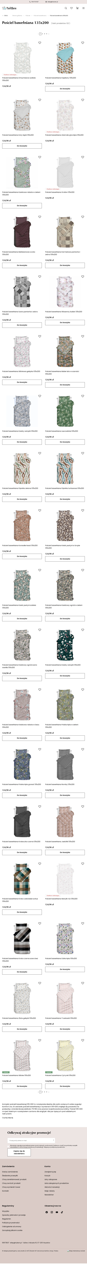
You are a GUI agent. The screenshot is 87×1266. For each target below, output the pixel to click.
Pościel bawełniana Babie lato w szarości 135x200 (62, 373)
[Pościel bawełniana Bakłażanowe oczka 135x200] (22, 232)
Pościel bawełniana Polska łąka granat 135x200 (21, 784)
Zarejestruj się (50, 1172)
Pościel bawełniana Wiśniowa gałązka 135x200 (21, 371)
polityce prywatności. (58, 1147)
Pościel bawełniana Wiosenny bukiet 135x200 (63, 312)
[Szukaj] (66, 8)
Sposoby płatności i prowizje (14, 1215)
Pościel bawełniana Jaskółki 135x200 (60, 842)
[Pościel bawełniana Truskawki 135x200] (65, 998)
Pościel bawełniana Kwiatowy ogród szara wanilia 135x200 (19, 666)
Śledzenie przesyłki (10, 1176)
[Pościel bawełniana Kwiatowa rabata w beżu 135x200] (22, 705)
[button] (22, 1168)
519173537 (5, 1243)
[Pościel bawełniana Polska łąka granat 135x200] (22, 764)
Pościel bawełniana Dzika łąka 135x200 (61, 958)
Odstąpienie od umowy (11, 1227)
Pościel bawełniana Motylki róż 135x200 (61, 899)
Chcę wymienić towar (11, 1187)
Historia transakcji (52, 1187)
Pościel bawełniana (40, 15)
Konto (48, 1167)
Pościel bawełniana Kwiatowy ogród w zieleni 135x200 (63, 607)
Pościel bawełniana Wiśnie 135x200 (16, 1075)
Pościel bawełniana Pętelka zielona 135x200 (20, 488)
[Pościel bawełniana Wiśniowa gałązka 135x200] (22, 351)
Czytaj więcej (7, 1118)
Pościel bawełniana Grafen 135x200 (59, 192)
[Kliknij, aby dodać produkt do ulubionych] (40, 43)
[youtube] (57, 1212)
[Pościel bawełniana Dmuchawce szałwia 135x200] (22, 58)
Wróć (6, 15)
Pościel (28, 15)
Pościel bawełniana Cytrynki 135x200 (60, 1075)
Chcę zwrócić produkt (11, 1183)
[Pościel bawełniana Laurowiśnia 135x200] (65, 411)
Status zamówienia (10, 1172)
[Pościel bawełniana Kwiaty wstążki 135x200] (22, 411)
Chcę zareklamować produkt (14, 1179)
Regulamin (6, 1219)
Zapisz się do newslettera (19, 1152)
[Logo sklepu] (9, 8)
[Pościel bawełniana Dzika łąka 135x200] (65, 938)
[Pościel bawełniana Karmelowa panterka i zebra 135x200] (65, 232)
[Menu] (83, 8)
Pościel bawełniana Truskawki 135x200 (61, 1018)
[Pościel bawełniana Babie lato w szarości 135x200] (65, 351)
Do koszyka (65, 89)
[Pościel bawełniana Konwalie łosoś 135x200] (22, 525)
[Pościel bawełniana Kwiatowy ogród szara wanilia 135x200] (22, 645)
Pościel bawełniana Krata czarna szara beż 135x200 (20, 960)
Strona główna (17, 15)
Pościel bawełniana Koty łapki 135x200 (18, 135)
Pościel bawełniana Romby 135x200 (59, 784)
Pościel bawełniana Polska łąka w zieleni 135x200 (61, 726)
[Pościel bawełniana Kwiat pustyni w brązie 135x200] (65, 525)
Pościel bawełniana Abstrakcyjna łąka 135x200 (64, 135)
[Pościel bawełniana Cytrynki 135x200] (65, 1055)
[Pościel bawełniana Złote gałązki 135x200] (22, 998)
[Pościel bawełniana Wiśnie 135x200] (22, 1055)
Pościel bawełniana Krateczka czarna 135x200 (21, 842)
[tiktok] (62, 1212)
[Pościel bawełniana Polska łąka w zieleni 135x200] (65, 705)
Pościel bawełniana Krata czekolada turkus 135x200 (20, 900)
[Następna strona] (49, 34)
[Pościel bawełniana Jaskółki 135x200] (65, 821)
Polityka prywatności (11, 1223)
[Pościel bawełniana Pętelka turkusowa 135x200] (65, 468)
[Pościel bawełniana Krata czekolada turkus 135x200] (22, 879)
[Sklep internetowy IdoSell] (76, 1251)
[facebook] (47, 1212)
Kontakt (5, 1191)
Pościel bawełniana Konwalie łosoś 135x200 (20, 545)
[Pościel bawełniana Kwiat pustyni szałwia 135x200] (22, 585)
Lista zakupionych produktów (57, 1183)
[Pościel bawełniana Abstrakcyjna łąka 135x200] (65, 115)
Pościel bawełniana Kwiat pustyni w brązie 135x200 (62, 547)
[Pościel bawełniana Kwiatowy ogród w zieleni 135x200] (65, 585)
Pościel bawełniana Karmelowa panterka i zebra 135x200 (62, 253)
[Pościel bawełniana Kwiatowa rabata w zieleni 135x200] (22, 172)
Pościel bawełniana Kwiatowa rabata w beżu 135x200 (20, 726)
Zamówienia (8, 1167)
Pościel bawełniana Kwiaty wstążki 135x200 (20, 431)
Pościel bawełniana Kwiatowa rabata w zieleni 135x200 (21, 194)
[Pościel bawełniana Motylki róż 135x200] (65, 879)
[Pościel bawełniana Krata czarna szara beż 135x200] (22, 938)
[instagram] (52, 1212)
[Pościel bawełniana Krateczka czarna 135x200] (22, 821)
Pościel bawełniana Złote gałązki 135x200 (19, 1018)
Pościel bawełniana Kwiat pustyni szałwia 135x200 (19, 607)
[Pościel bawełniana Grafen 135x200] (65, 172)
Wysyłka (5, 1211)
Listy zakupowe (51, 1179)
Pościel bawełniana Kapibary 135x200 (60, 78)
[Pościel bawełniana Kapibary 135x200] (65, 58)
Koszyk (47, 1176)
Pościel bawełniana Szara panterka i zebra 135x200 (20, 313)
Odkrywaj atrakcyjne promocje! (29, 1132)
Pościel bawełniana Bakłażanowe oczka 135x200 (18, 253)
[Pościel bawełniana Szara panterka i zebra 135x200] (22, 292)
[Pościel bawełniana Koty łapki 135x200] (22, 115)
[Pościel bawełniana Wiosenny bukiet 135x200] (65, 292)
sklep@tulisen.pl (16, 1243)
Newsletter (49, 1195)
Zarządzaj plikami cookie (12, 1230)
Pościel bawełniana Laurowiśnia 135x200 (61, 431)
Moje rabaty (50, 1191)
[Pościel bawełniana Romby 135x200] (65, 764)
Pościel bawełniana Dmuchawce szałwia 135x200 (19, 79)
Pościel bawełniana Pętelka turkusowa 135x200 (64, 488)
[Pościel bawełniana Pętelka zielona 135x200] (22, 468)
